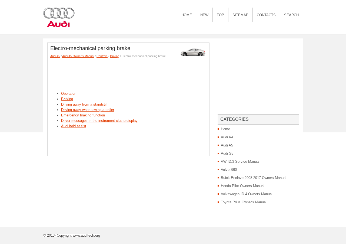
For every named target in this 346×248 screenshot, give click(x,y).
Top (220, 15)
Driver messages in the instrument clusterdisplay (99, 121)
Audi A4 (227, 137)
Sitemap (240, 15)
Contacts (266, 15)
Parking (67, 99)
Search (291, 15)
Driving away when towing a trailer (87, 110)
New (204, 15)
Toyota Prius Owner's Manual (244, 202)
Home (186, 15)
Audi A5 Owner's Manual (78, 56)
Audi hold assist (73, 126)
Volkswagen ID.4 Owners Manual (246, 194)
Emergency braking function (83, 115)
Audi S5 (227, 153)
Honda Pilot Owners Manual (242, 186)
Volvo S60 (229, 170)
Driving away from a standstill (84, 104)
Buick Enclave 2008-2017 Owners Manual (253, 178)
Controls (102, 56)
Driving (114, 56)
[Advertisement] (148, 73)
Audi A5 (55, 56)
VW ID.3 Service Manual (240, 161)
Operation (68, 94)
